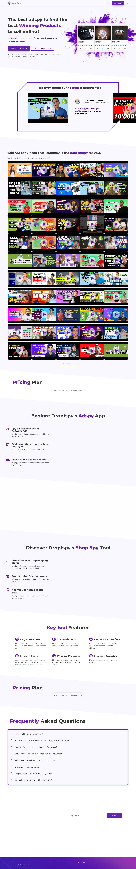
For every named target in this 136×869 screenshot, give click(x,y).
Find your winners (102, 838)
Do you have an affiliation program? (33, 773)
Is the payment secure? (27, 767)
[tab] (27, 432)
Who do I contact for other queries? (33, 780)
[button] (102, 37)
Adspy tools (73, 838)
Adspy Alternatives (76, 847)
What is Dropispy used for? (29, 734)
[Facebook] (14, 816)
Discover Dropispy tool (103, 841)
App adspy (73, 843)
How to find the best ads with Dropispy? (36, 747)
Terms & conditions (56, 862)
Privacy (68, 862)
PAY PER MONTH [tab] (60, 390)
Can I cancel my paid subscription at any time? (39, 753)
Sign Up (106, 3)
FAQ (97, 844)
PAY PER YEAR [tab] (76, 390)
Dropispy (16, 3)
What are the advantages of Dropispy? (35, 760)
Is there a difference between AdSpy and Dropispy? (42, 740)
